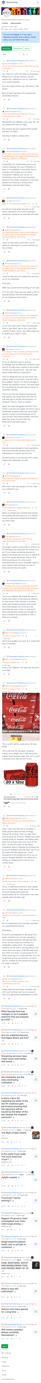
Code (4, 1375)
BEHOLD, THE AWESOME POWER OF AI (16, 204)
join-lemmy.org (8, 1379)
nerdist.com (5, 1273)
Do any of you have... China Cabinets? (15, 881)
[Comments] (36, 1014)
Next (5, 1346)
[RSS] (27, 54)
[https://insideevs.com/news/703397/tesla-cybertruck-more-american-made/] (36, 1156)
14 (4, 1065)
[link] (7, 71)
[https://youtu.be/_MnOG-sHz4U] (36, 1135)
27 (4, 1250)
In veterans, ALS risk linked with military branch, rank (19, 441)
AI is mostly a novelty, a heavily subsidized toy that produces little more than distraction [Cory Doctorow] (20, 354)
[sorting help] (23, 54)
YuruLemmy (11, 2)
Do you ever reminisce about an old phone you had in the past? (20, 67)
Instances (6, 1366)
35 (4, 1206)
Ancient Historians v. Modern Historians (16, 508)
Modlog (5, 1357)
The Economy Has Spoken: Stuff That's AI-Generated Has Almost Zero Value (17, 540)
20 (4, 1186)
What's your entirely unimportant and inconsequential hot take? (15, 982)
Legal (4, 1362)
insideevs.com (6, 1162)
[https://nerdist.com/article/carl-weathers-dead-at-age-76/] (36, 1265)
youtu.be (4, 1138)
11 (4, 1165)
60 (4, 1044)
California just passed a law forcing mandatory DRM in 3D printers (18, 822)
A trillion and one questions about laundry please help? (19, 916)
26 (4, 1121)
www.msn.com (6, 1226)
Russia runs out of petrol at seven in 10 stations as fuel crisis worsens (20, 479)
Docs (4, 1370)
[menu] (37, 2)
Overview (6, 48)
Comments (17, 48)
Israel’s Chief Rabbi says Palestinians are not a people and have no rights (18, 115)
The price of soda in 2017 (11, 636)
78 (4, 1023)
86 (4, 1086)
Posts (27, 48)
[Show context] (4, 71)
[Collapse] (4, 60)
